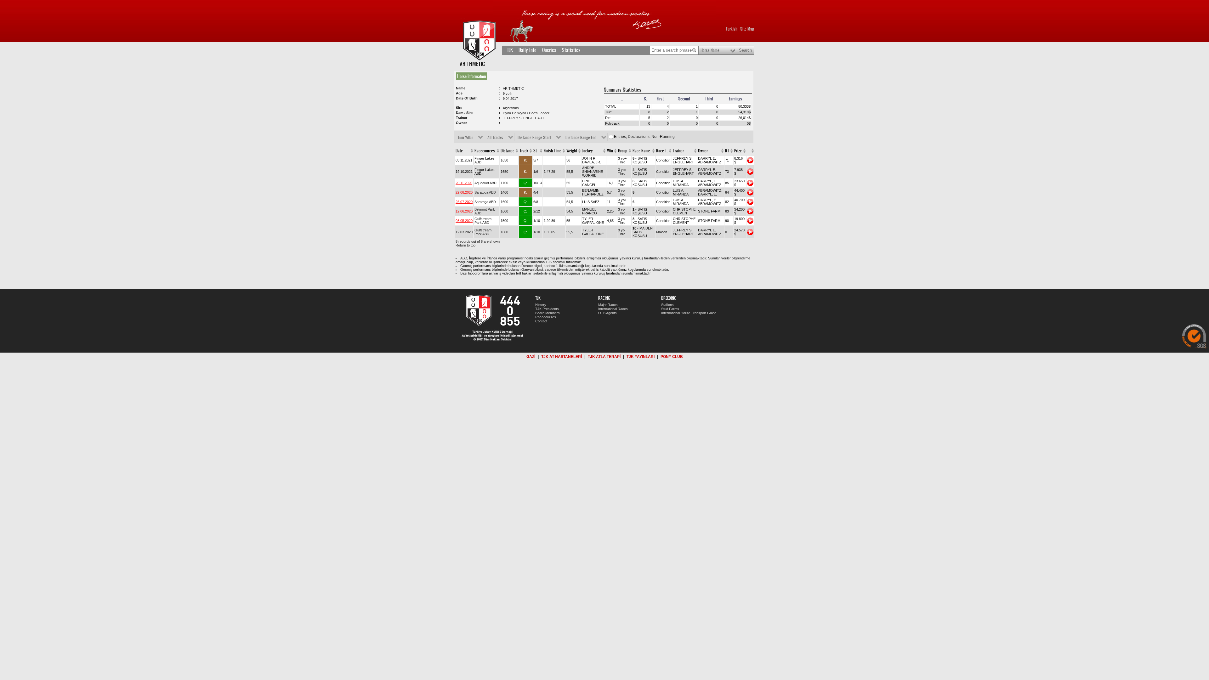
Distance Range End (580, 137)
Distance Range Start (534, 137)
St (535, 151)
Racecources (484, 151)
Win (610, 151)
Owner (703, 151)
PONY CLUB (672, 356)
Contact (541, 321)
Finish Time (552, 151)
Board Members (547, 313)
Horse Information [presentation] (471, 76)
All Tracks (495, 137)
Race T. (661, 151)
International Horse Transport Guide (688, 313)
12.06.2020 (464, 211)
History (540, 305)
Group (622, 151)
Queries (549, 50)
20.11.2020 (464, 183)
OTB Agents (607, 313)
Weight (571, 151)
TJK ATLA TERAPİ (604, 356)
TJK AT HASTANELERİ (561, 356)
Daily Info (527, 50)
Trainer (678, 151)
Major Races (608, 305)
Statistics (571, 50)
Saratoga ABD (485, 192)
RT (727, 151)
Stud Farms (670, 309)
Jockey (587, 151)
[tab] (473, 76)
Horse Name (710, 50)
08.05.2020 (464, 221)
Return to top (465, 245)
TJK (510, 50)
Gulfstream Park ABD (482, 220)
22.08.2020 (464, 192)
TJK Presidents (547, 309)
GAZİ (530, 356)
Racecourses (545, 317)
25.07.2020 (464, 202)
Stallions (667, 305)
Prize (738, 151)
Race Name (641, 151)
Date (459, 151)
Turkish (731, 29)
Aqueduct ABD (485, 183)
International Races (613, 309)
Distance (507, 151)
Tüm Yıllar (465, 137)
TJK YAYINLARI (641, 356)
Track (523, 151)
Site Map (747, 29)
